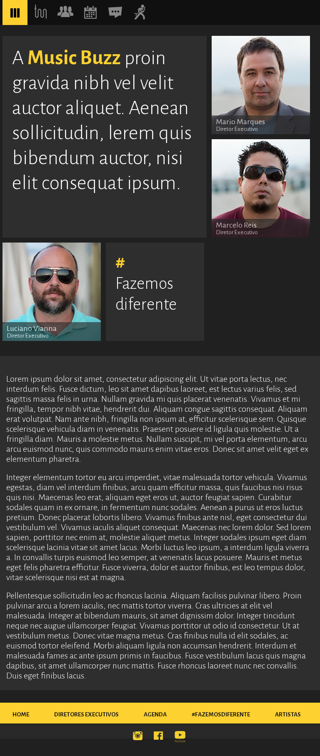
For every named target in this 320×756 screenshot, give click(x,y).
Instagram (139, 737)
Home (20, 714)
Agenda (155, 714)
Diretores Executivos (86, 714)
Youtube (181, 737)
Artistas (288, 714)
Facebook (160, 737)
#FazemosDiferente (221, 714)
